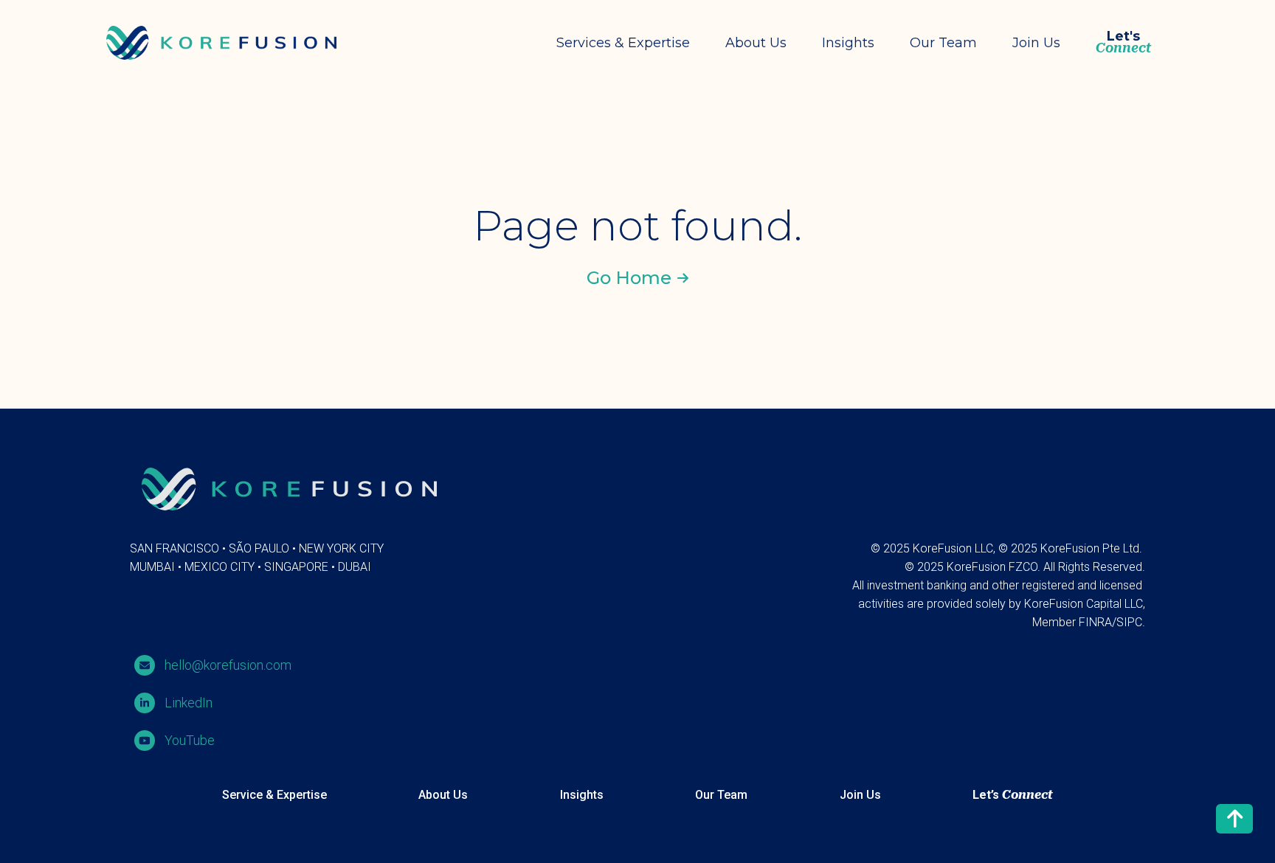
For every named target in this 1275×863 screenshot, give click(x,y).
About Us (756, 43)
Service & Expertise (274, 795)
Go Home (629, 277)
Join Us (1036, 43)
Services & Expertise (623, 43)
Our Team (943, 43)
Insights (848, 43)
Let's (1123, 43)
